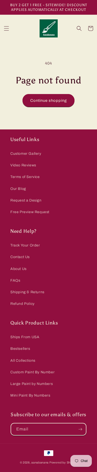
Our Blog (18, 189)
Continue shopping (48, 100)
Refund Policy (22, 304)
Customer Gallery (25, 154)
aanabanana (40, 462)
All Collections (22, 360)
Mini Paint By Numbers (30, 395)
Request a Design (26, 200)
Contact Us (20, 257)
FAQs (15, 280)
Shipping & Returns (27, 292)
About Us (18, 269)
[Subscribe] (80, 429)
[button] (6, 28)
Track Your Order (25, 245)
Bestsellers (20, 349)
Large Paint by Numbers (31, 384)
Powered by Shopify (63, 462)
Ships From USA (24, 337)
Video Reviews (23, 165)
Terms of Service (25, 177)
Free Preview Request (29, 212)
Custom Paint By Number (32, 372)
